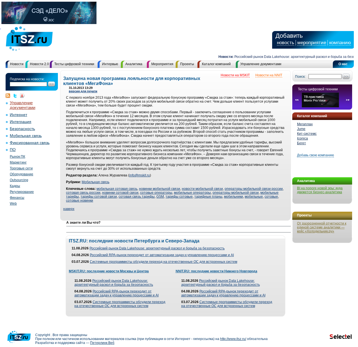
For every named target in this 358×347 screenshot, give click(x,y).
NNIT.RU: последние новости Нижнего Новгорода (216, 271)
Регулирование (22, 192)
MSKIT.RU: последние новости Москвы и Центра (109, 271)
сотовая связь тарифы (137, 197)
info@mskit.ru (139, 175)
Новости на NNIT (268, 75)
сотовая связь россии (83, 193)
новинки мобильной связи (159, 189)
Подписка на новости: (27, 79)
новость (285, 42)
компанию (340, 42)
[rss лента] (9, 95)
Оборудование (21, 174)
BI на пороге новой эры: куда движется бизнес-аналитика (320, 190)
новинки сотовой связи (120, 193)
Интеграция (20, 122)
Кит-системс (307, 134)
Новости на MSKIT (235, 75)
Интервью (110, 64)
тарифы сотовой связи (99, 197)
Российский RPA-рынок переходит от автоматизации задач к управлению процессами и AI (162, 255)
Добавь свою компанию (315, 155)
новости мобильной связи (202, 189)
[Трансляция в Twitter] (16, 95)
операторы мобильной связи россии (254, 189)
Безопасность (22, 129)
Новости (16, 64)
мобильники (233, 197)
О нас (343, 64)
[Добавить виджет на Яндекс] (22, 95)
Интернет (18, 115)
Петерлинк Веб (102, 343)
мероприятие (311, 42)
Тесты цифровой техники (74, 64)
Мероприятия (162, 64)
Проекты (187, 64)
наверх (68, 209)
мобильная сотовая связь (116, 189)
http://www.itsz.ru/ (233, 339)
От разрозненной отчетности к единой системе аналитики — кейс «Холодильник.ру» (321, 227)
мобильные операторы (192, 193)
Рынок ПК (17, 157)
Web (13, 204)
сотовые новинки (79, 200)
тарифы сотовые (179, 197)
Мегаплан (305, 124)
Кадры (15, 186)
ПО (13, 150)
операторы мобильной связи (236, 193)
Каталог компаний (216, 64)
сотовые (271, 197)
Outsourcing (19, 180)
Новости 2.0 (39, 64)
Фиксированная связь (30, 143)
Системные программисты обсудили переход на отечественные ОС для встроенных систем (163, 262)
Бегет (301, 143)
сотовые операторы (156, 193)
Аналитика (133, 64)
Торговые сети (21, 168)
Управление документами (260, 64)
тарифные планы (208, 197)
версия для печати (83, 91)
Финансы (17, 198)
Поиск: (300, 77)
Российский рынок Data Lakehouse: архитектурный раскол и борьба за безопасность (157, 248)
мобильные (254, 197)
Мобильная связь (26, 136)
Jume (301, 129)
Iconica (302, 138)
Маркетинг (18, 162)
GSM (160, 197)
